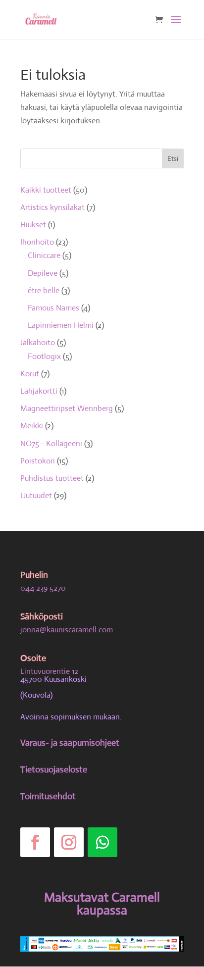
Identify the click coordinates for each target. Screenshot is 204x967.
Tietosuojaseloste (53, 769)
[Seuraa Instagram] (69, 842)
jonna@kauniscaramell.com (66, 629)
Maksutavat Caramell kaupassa (102, 903)
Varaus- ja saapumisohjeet (69, 742)
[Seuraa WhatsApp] (102, 842)
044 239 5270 (43, 588)
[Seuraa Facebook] (35, 842)
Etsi (172, 158)
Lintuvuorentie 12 (49, 671)
